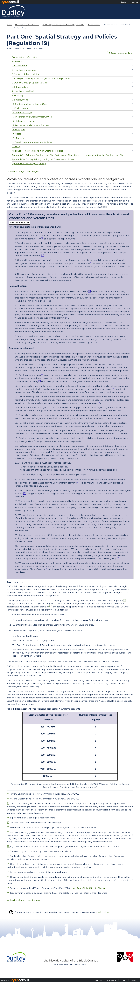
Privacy (123, 980)
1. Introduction (19, 65)
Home (9, 25)
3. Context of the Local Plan (26, 74)
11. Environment (94, 25)
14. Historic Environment (24, 121)
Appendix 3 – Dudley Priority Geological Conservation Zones (43, 159)
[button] (120, 53)
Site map (98, 980)
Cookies (134, 980)
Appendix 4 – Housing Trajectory (29, 163)
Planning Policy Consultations (27, 25)
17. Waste (16, 134)
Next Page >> (33, 171)
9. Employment (20, 100)
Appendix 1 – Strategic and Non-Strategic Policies (37, 151)
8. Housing (17, 95)
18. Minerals (18, 138)
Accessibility (111, 980)
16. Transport (18, 129)
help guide (103, 912)
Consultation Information (25, 57)
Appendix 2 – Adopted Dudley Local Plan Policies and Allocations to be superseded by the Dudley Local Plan (68, 155)
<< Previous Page (15, 171)
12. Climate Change (22, 112)
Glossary (16, 146)
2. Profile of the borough (24, 70)
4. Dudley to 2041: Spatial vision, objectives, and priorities (41, 78)
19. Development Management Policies (32, 142)
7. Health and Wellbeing (24, 91)
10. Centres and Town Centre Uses (29, 104)
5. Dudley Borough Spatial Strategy (30, 82)
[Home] (13, 11)
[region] (70, 746)
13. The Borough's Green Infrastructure (32, 117)
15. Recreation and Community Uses (30, 125)
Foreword (17, 61)
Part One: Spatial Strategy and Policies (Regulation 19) (63, 25)
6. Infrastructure (20, 87)
